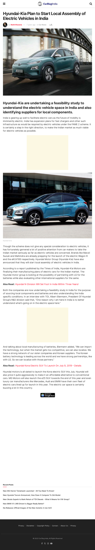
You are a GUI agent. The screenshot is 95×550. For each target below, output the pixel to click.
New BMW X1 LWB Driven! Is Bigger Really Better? (23, 504)
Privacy (21, 526)
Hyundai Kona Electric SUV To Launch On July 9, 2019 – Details (48, 365)
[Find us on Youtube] (51, 543)
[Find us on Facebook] (42, 543)
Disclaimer (30, 526)
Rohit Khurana (16, 25)
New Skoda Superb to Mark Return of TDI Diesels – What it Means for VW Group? (36, 499)
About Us (64, 526)
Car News (42, 25)
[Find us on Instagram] (48, 543)
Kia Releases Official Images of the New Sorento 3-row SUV (27, 508)
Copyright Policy (43, 526)
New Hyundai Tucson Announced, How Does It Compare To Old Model (31, 495)
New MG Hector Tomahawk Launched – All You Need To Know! (28, 491)
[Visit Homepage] (47, 4)
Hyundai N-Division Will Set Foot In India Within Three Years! (47, 284)
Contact (55, 526)
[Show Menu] (4, 3)
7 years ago (31, 25)
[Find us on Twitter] (45, 543)
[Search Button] (91, 3)
